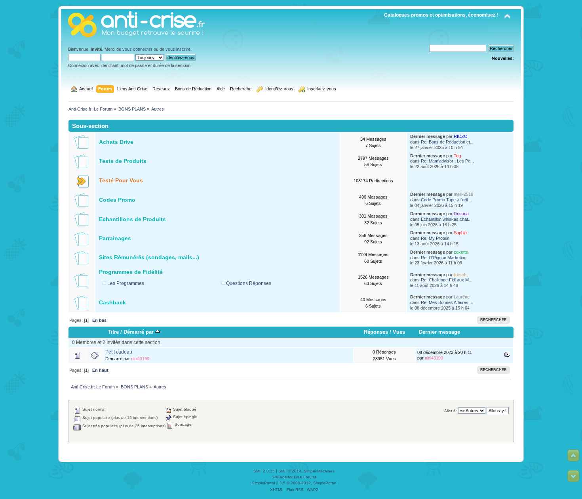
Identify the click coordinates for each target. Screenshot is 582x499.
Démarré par (139, 332)
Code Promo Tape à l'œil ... (446, 199)
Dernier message (439, 332)
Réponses (376, 332)
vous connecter (137, 49)
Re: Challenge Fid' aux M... (446, 279)
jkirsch (460, 274)
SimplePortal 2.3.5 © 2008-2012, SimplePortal (294, 483)
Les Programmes (125, 283)
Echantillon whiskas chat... (446, 219)
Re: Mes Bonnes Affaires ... (447, 302)
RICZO (461, 136)
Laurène (462, 296)
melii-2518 (463, 194)
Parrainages (115, 238)
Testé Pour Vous (121, 181)
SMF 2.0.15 (264, 471)
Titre (113, 332)
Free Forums (305, 477)
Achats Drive (116, 142)
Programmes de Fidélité (131, 272)
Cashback (112, 303)
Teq (457, 155)
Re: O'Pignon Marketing (443, 257)
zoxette (461, 252)
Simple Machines (319, 471)
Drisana (461, 213)
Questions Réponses (248, 283)
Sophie (460, 232)
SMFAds (279, 477)
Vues (399, 332)
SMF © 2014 (289, 471)
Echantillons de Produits (132, 219)
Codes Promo (117, 200)
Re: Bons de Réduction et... (447, 142)
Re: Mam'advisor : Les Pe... (447, 161)
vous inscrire (177, 49)
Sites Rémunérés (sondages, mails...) (149, 257)
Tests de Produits (122, 161)
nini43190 (140, 358)
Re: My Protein (435, 238)
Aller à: (450, 411)
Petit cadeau (118, 352)
